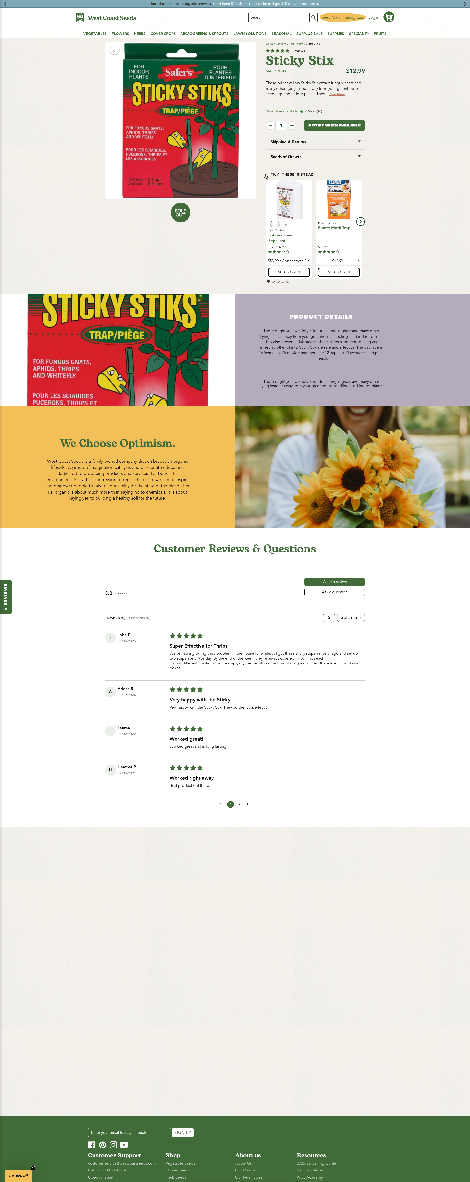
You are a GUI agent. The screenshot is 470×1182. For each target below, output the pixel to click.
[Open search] (329, 618)
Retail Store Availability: (282, 111)
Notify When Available (334, 125)
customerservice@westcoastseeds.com (122, 1163)
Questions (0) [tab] (139, 618)
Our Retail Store (249, 1177)
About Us (243, 1163)
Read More (337, 94)
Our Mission (245, 1170)
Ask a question (335, 592)
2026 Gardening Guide (316, 1163)
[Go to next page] (249, 804)
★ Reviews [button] (6, 597)
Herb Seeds (176, 1177)
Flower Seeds (177, 1170)
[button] (388, 16)
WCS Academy (310, 1177)
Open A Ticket (100, 1177)
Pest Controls (297, 43)
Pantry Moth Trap (334, 227)
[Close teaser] (33, 1168)
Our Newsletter (310, 1170)
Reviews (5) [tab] (116, 618)
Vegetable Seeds (180, 1163)
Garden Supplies (276, 43)
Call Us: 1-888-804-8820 (107, 1170)
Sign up (183, 1132)
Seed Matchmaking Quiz (343, 17)
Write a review (335, 581)
